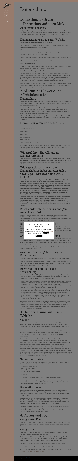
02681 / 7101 (7, 11)
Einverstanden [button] (39, 235)
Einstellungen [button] (46, 233)
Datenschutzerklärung (48, 231)
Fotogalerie (6, 15)
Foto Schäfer (7, 13)
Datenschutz (7, 19)
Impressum (6, 17)
